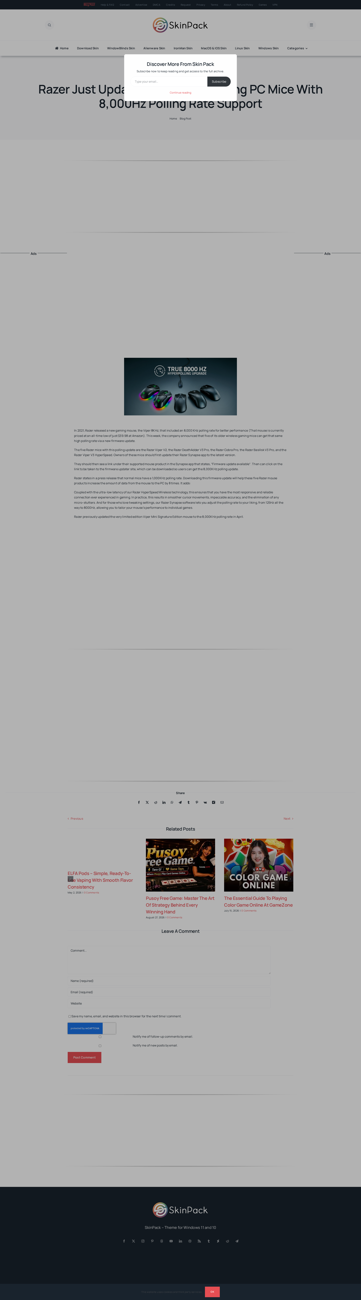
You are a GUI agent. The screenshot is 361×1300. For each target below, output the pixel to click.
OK (212, 1291)
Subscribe (219, 81)
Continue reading (180, 92)
